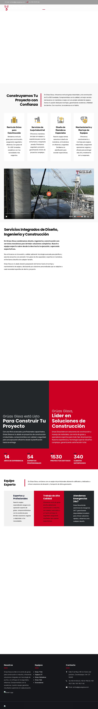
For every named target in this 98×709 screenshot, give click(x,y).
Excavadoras (39, 682)
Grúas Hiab (38, 680)
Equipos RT (38, 674)
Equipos (68, 7)
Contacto (87, 7)
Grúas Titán (39, 672)
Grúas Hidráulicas (40, 677)
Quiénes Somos (55, 7)
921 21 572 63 (35, 2)
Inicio (44, 7)
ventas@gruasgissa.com (17, 2)
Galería (77, 7)
